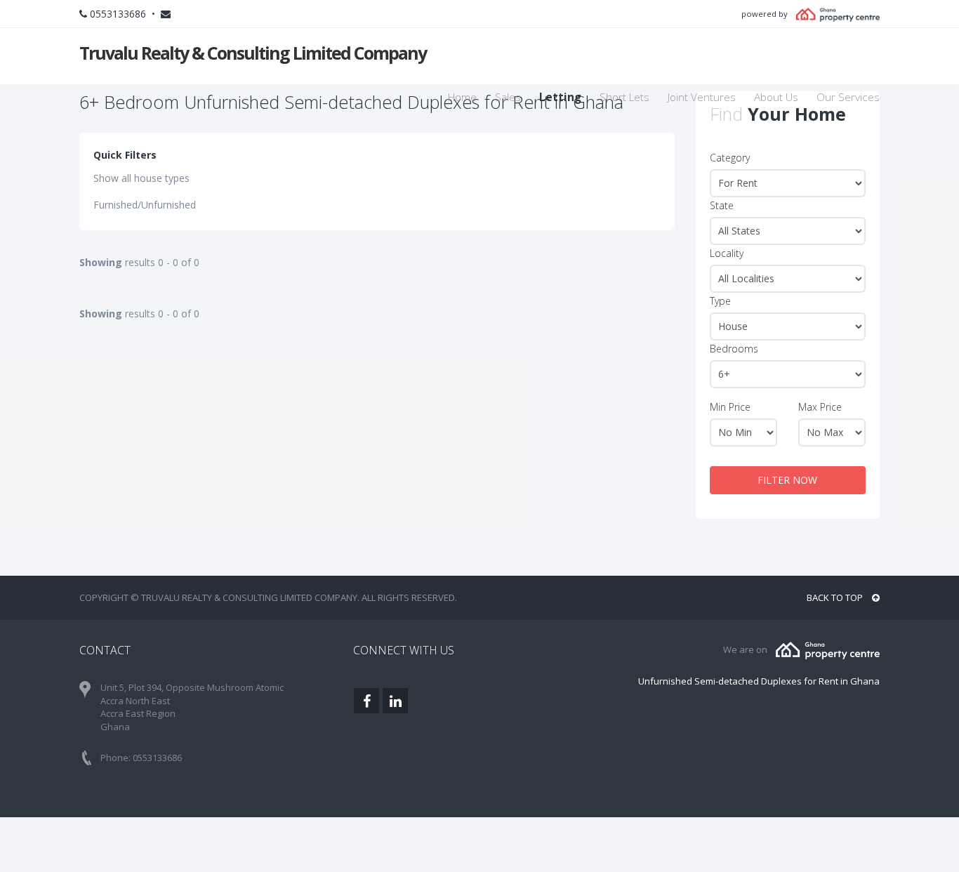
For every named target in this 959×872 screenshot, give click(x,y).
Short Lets (624, 97)
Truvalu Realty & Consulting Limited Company (252, 53)
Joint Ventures (702, 97)
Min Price (730, 407)
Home (462, 97)
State (722, 205)
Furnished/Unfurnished (144, 204)
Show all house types (141, 178)
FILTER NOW (787, 480)
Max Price (820, 407)
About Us (776, 97)
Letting (560, 97)
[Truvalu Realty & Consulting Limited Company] (828, 649)
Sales (508, 97)
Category (730, 157)
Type (720, 301)
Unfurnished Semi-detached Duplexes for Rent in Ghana (759, 681)
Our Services (848, 97)
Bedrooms (734, 348)
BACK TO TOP (836, 597)
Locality (726, 253)
